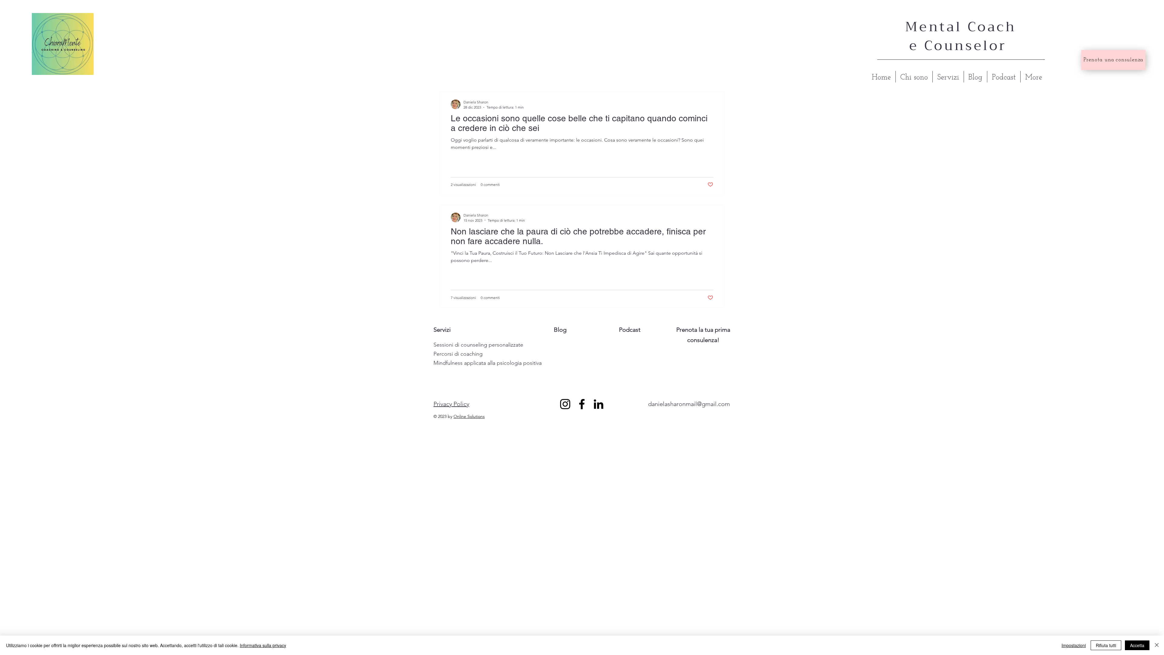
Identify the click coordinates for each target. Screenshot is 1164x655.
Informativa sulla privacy (263, 645)
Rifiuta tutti (1106, 645)
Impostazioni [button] (1074, 645)
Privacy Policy (451, 404)
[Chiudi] (1156, 645)
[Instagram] (565, 404)
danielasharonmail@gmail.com (689, 404)
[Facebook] (582, 404)
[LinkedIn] (598, 404)
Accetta (1137, 645)
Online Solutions (469, 416)
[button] (478, 344)
